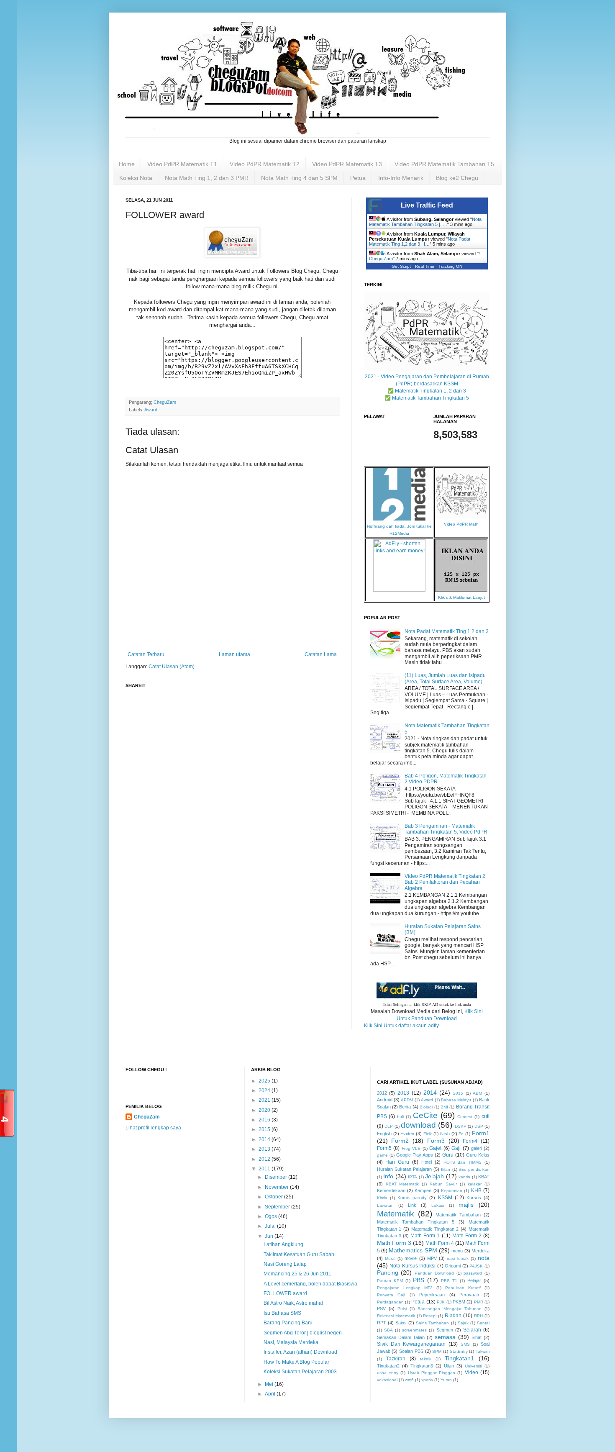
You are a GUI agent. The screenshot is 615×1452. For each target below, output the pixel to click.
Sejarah (472, 1330)
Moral (390, 1258)
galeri (476, 1148)
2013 (265, 1149)
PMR (478, 1302)
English (384, 1133)
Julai (271, 1226)
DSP (478, 1126)
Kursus (473, 1197)
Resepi (429, 1315)
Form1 (480, 1133)
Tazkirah (395, 1359)
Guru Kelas (477, 1154)
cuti (485, 1116)
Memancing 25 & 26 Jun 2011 (297, 1274)
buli (400, 1116)
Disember (276, 1177)
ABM (477, 1093)
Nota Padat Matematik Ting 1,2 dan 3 (447, 631)
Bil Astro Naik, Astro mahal (293, 1303)
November (277, 1187)
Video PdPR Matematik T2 (265, 164)
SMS (465, 1344)
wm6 (409, 1380)
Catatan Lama (321, 654)
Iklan (445, 1169)
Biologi (426, 1107)
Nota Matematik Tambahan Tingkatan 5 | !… (425, 222)
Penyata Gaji (391, 1295)
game (382, 1155)
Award (150, 409)
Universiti (473, 1366)
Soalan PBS (411, 1351)
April (271, 1394)
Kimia (382, 1197)
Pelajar (474, 1280)
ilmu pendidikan (474, 1169)
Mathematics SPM (413, 1250)
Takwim (482, 1351)
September (278, 1207)
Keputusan (451, 1190)
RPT (381, 1322)
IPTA (412, 1177)
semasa (445, 1337)
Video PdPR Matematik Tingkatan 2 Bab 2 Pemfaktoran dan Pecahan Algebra (445, 882)
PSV (381, 1308)
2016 (265, 1120)
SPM (436, 1351)
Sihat (477, 1337)
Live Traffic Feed (427, 205)
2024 (265, 1090)
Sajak (463, 1323)
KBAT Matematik (402, 1184)
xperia (427, 1380)
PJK (441, 1302)
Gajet (435, 1148)
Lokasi (437, 1205)
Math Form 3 (394, 1242)
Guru (448, 1155)
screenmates (414, 1330)
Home (127, 164)
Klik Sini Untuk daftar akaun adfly (401, 1026)
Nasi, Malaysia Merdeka (291, 1342)
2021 (265, 1100)
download (418, 1125)
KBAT (483, 1176)
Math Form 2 (467, 1236)
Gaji (456, 1148)
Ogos (271, 1216)
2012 (265, 1159)
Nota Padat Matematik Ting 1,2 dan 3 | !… (419, 241)
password (473, 1273)
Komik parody (412, 1197)
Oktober (274, 1197)
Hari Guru (397, 1162)
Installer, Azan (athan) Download (300, 1352)
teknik (425, 1359)
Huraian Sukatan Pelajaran (404, 1169)
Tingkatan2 (388, 1365)
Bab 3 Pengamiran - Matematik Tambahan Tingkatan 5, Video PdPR (446, 829)
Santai (483, 1323)
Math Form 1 (425, 1236)
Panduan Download (434, 1273)
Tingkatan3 (421, 1365)
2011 (265, 1169)
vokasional (387, 1380)
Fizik (427, 1133)
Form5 (384, 1148)
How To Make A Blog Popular (296, 1362)
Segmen (444, 1329)
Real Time (424, 266)
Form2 (400, 1140)
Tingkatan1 (459, 1358)
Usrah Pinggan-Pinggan (431, 1372)
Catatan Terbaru (146, 654)
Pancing (387, 1272)
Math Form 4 (439, 1243)
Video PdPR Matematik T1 (182, 164)
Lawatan (385, 1205)
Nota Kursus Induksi (413, 1266)
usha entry (387, 1372)
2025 (265, 1081)
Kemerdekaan (391, 1190)
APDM (407, 1100)
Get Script (401, 266)
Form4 (470, 1141)
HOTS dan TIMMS (462, 1162)
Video (471, 1372)
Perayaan (469, 1294)
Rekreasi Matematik (396, 1315)
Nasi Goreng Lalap (285, 1264)
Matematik (395, 1213)
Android (384, 1099)
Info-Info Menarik (400, 177)
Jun (269, 1236)
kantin (464, 1177)
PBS (418, 1280)
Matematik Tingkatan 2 (435, 1228)
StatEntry (459, 1351)
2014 (265, 1139)
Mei (269, 1384)
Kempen (423, 1190)
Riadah (453, 1316)
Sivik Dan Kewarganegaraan (411, 1344)
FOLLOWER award (285, 1293)
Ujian (449, 1365)
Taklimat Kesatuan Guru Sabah (299, 1254)
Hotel (426, 1162)
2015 (265, 1129)
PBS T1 (449, 1280)
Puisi (402, 1308)
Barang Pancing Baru (288, 1323)
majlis (466, 1204)
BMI (444, 1107)
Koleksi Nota (135, 177)
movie (411, 1258)
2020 (265, 1110)
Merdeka (480, 1250)
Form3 (436, 1140)
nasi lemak (457, 1258)
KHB (476, 1190)
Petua (358, 177)
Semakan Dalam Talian (401, 1337)
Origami (453, 1265)
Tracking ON (450, 266)
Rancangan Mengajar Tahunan (449, 1308)
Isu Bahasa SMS (282, 1313)
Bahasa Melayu (456, 1100)
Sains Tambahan (432, 1323)
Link (412, 1205)
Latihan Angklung (283, 1244)
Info (388, 1176)
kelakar (475, 1184)
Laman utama (234, 654)
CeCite (425, 1115)
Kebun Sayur (443, 1184)
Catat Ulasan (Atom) (172, 667)
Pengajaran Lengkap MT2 (405, 1287)
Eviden (407, 1133)
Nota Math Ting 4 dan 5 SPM (299, 177)
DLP (388, 1126)
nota (483, 1257)
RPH (478, 1315)
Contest (464, 1116)
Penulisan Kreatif (463, 1287)
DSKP (460, 1126)
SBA (388, 1330)
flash (445, 1133)
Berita (405, 1106)
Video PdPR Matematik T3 (347, 164)
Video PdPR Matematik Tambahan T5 (444, 164)
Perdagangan (390, 1302)
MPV (432, 1258)
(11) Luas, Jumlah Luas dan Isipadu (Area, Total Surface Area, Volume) (445, 678)
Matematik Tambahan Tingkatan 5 (415, 1221)
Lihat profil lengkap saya (153, 1128)
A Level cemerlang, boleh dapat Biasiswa (310, 1284)
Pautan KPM (390, 1280)
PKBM (459, 1301)
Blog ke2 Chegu (457, 177)
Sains (401, 1322)
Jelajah (434, 1176)
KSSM (445, 1198)
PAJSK (476, 1266)
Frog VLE (411, 1148)
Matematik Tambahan (458, 1214)
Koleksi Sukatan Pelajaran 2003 (300, 1372)
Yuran (446, 1380)
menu (457, 1250)
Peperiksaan (432, 1294)
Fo (461, 1133)
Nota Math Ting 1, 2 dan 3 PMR (207, 177)
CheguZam (147, 1117)
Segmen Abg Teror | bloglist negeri (303, 1333)
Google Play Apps (414, 1154)
